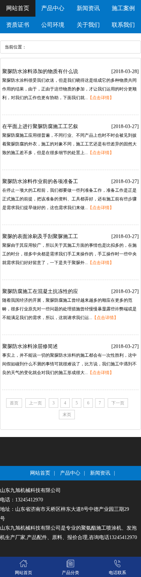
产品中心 (52, 8)
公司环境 (52, 25)
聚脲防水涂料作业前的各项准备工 (40, 181)
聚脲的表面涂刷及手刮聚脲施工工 (40, 236)
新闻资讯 (88, 8)
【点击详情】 (101, 97)
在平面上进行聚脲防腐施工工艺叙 (40, 126)
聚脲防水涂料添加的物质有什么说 (40, 71)
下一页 (117, 403)
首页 (14, 403)
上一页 (35, 403)
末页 (67, 414)
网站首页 (17, 8)
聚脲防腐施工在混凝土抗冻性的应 (40, 291)
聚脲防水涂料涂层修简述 (30, 346)
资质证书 (17, 25)
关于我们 (88, 25)
